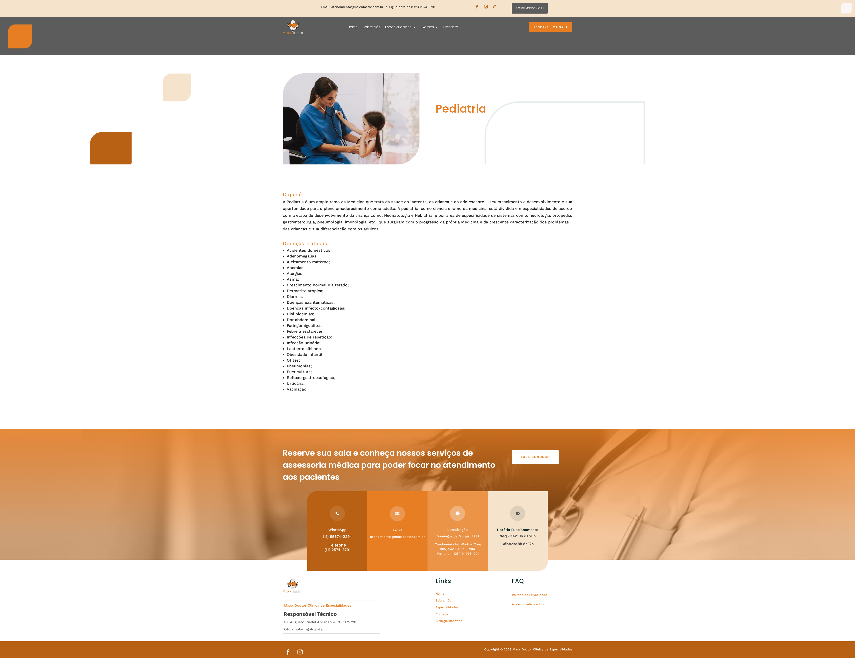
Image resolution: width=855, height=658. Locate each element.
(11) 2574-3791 (337, 549)
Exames (427, 27)
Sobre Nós (371, 27)
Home (353, 27)
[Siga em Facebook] (476, 6)
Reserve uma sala (550, 27)
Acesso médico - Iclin (530, 8)
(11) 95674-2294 (337, 536)
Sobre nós (443, 600)
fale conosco (535, 457)
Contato (450, 27)
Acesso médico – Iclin (528, 604)
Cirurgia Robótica (449, 621)
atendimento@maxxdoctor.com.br (357, 7)
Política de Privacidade (529, 595)
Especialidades (398, 27)
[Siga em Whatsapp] (494, 6)
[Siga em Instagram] (485, 6)
